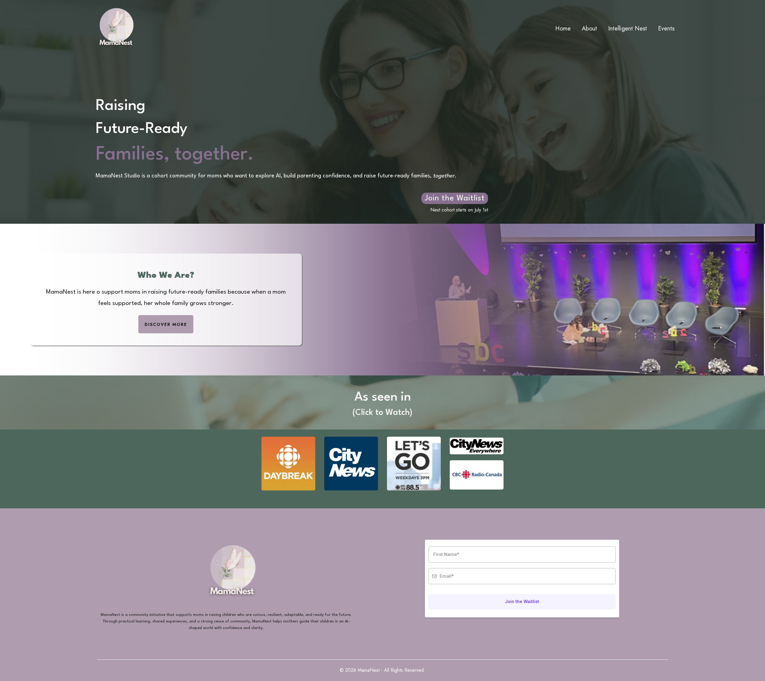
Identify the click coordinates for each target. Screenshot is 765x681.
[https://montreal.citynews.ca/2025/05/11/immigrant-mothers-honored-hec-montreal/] (351, 463)
